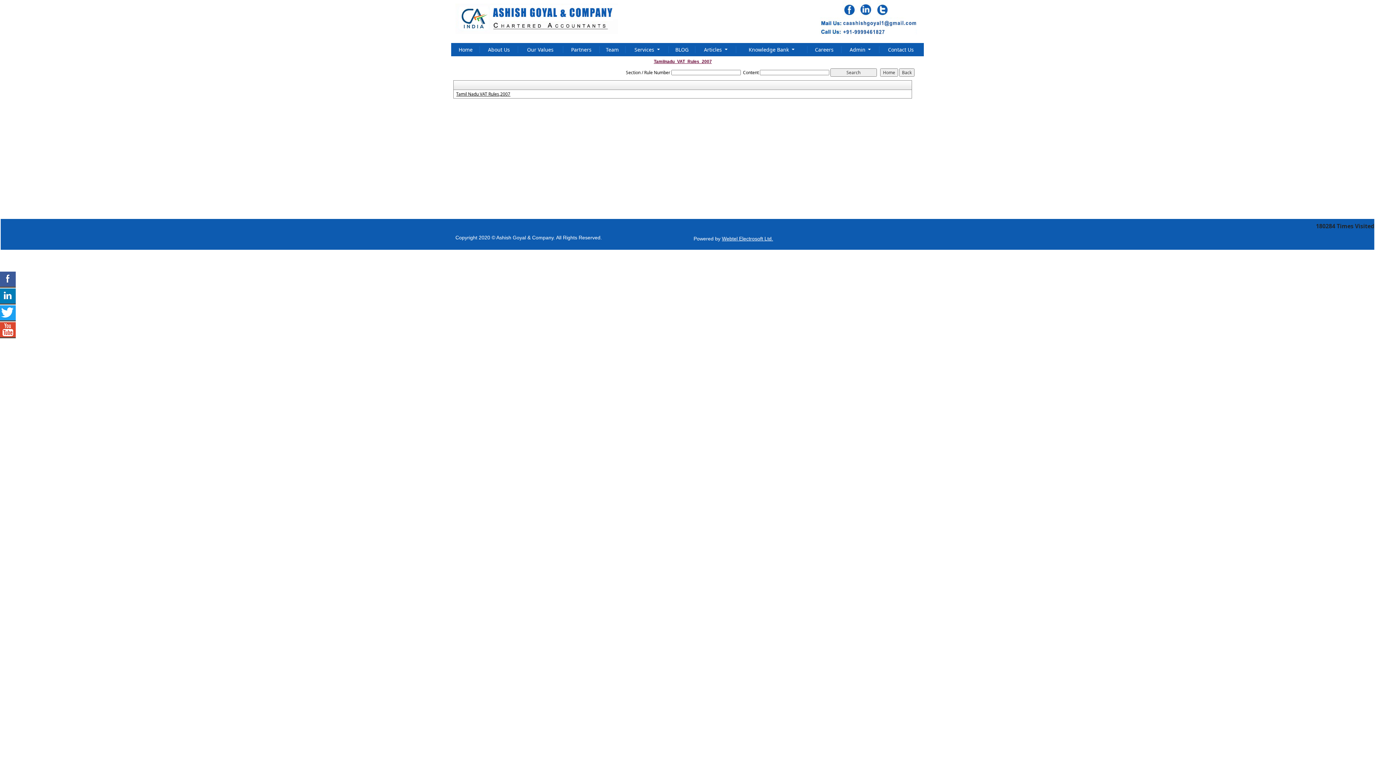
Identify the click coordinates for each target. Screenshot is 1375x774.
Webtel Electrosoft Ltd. (747, 239)
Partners (581, 49)
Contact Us (901, 49)
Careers (824, 49)
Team (612, 49)
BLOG (682, 49)
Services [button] (645, 49)
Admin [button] (858, 49)
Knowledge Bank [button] (769, 49)
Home (466, 49)
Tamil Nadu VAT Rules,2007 (483, 94)
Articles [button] (713, 49)
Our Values (540, 49)
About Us (499, 49)
